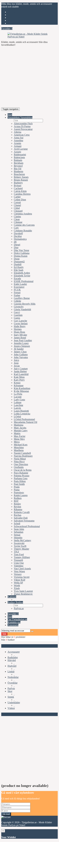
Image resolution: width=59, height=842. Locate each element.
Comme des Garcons (24, 225)
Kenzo (17, 382)
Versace (18, 574)
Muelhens (19, 450)
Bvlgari (17, 185)
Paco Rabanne (21, 472)
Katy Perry (19, 380)
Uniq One (19, 563)
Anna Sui (18, 137)
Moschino (19, 447)
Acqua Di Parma (22, 126)
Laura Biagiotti (21, 410)
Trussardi (18, 560)
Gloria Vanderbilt (22, 309)
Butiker (12, 602)
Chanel (17, 205)
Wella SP (18, 582)
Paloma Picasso (21, 475)
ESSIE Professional (23, 281)
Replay (17, 503)
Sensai (17, 534)
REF (16, 501)
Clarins (17, 216)
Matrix (17, 433)
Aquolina (18, 140)
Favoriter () (13, 12)
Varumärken (14, 117)
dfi (15, 242)
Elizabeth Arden (22, 272)
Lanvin (17, 408)
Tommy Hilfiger (22, 557)
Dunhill (17, 264)
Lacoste (18, 396)
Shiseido (18, 537)
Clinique (18, 222)
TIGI (16, 551)
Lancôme (18, 405)
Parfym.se (19, 608)
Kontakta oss (14, 20)
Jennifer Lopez (21, 343)
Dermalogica (20, 239)
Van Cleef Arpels (22, 568)
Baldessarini (20, 154)
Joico (16, 360)
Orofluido (19, 467)
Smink (11, 697)
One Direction (21, 464)
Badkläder (13, 657)
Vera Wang (19, 571)
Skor (10, 691)
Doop (17, 258)
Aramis (17, 143)
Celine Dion (20, 199)
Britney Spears (21, 177)
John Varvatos (21, 357)
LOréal (17, 416)
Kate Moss (19, 377)
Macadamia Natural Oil (25, 422)
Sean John (19, 529)
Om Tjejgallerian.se (17, 17)
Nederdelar (13, 677)
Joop (16, 363)
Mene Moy (19, 439)
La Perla (18, 394)
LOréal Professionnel (24, 419)
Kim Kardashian (22, 388)
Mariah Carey (21, 430)
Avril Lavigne (21, 149)
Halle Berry (19, 326)
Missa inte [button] (7, 714)
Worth (17, 585)
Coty (16, 227)
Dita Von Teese (21, 250)
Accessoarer (14, 651)
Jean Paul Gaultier (23, 340)
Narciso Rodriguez (23, 456)
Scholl (17, 523)
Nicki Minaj (20, 458)
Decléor (18, 236)
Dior (16, 247)
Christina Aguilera (23, 213)
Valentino (18, 565)
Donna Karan (20, 256)
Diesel (17, 244)
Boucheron (19, 174)
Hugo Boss (19, 332)
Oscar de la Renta (22, 470)
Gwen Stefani (21, 323)
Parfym (11, 688)
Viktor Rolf (19, 579)
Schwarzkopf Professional (27, 526)
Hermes (18, 329)
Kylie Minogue (21, 391)
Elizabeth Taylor (22, 275)
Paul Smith (19, 484)
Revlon (17, 506)
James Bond (20, 337)
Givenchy (19, 306)
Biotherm (18, 171)
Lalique (17, 402)
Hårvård (12, 660)
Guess (17, 318)
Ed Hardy (19, 267)
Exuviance (19, 287)
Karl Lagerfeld (21, 374)
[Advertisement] (29, 78)
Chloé (17, 208)
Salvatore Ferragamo (24, 520)
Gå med (6, 814)
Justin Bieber (20, 371)
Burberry (18, 182)
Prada (17, 487)
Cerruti (17, 202)
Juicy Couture (21, 368)
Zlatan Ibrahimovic (23, 594)
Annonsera (13, 23)
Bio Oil (17, 168)
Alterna (17, 132)
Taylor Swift (20, 546)
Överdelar (12, 682)
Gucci (17, 312)
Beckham (18, 163)
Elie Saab (18, 270)
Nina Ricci (19, 461)
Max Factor (19, 436)
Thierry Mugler (21, 549)
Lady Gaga (19, 399)
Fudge (17, 295)
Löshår (11, 671)
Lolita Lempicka (22, 413)
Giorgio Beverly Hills (24, 303)
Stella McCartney (22, 540)
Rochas (17, 515)
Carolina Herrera (22, 194)
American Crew (22, 134)
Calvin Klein (20, 191)
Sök (4, 634)
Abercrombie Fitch (23, 123)
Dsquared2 (19, 261)
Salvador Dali (21, 518)
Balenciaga (19, 157)
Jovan (17, 365)
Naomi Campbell (22, 453)
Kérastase (18, 385)
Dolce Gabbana (21, 253)
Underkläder (14, 702)
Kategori (12, 596)
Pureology (19, 492)
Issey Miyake (20, 334)
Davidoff (18, 233)
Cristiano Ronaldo (23, 230)
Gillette (17, 301)
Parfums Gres (20, 478)
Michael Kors (20, 444)
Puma (17, 489)
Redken (18, 498)
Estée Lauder (20, 284)
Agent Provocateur (23, 129)
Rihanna (18, 509)
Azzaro (17, 151)
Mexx (17, 441)
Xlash (17, 588)
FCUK (17, 289)
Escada (17, 278)
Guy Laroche (20, 320)
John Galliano (21, 354)
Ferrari (17, 292)
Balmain (18, 160)
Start (10, 14)
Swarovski (19, 543)
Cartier (17, 196)
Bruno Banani (21, 180)
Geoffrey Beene (22, 298)
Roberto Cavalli (22, 512)
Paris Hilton (20, 481)
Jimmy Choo (20, 351)
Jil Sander (19, 349)
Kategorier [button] (8, 645)
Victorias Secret (21, 577)
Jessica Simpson (22, 346)
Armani (17, 146)
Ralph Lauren (21, 495)
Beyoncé (18, 165)
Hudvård (12, 666)
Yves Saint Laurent (23, 591)
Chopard (18, 211)
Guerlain (18, 315)
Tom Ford (19, 554)
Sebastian (18, 532)
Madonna (18, 425)
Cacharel (18, 188)
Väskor (11, 708)
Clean (17, 219)
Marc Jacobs (20, 427)
